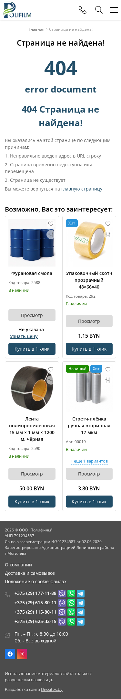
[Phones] (82, 10)
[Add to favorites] (50, 223)
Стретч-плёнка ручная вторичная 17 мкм (89, 425)
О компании (18, 565)
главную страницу (81, 189)
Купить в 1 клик (32, 349)
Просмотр (32, 315)
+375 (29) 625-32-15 (35, 621)
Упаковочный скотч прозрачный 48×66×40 (89, 280)
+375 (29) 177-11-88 (35, 593)
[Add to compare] (50, 234)
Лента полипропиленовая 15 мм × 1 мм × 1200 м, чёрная (32, 429)
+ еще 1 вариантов (89, 461)
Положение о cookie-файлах (35, 581)
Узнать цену (24, 336)
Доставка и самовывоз (30, 573)
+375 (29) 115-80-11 (35, 612)
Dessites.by (52, 689)
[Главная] (17, 10)
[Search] (99, 10)
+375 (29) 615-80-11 (35, 602)
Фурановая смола (31, 273)
